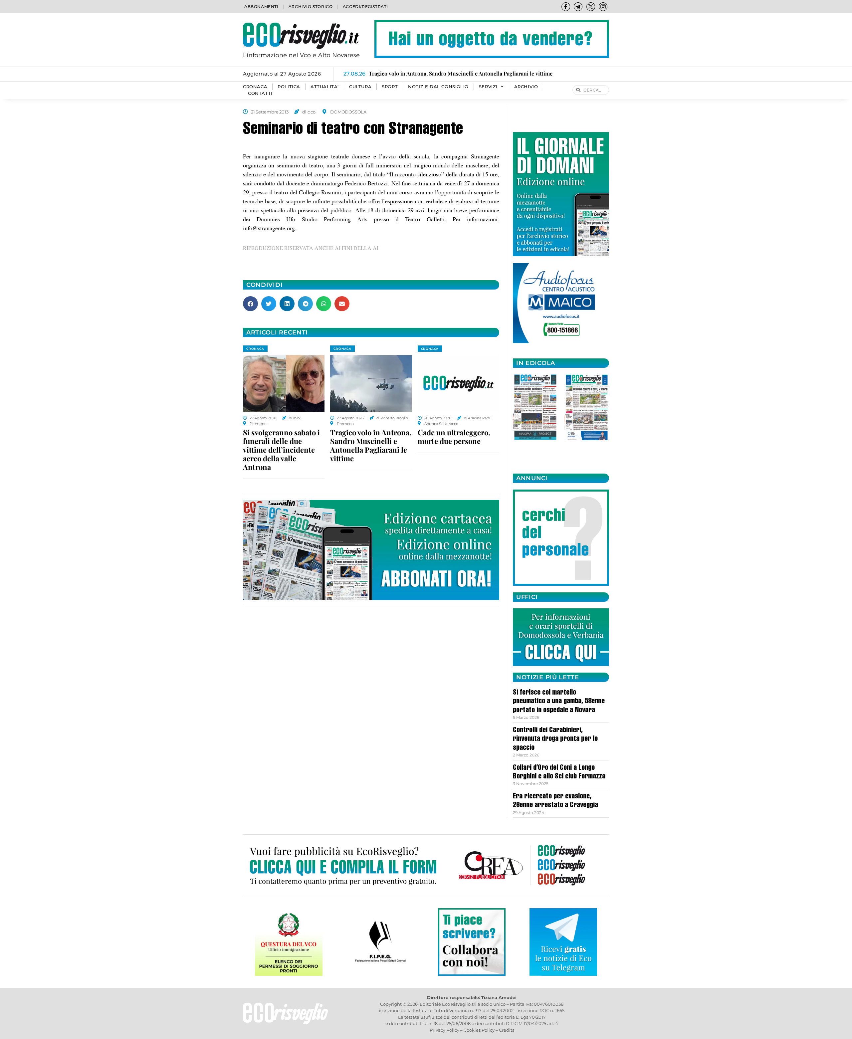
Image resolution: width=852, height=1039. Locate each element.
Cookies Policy (479, 1030)
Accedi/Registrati (365, 6)
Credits (506, 1030)
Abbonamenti (261, 6)
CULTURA (360, 86)
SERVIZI (488, 86)
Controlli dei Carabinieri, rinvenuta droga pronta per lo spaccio (555, 739)
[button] (250, 303)
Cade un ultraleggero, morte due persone (454, 436)
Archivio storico (311, 6)
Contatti (260, 93)
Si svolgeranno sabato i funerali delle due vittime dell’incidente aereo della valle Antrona (281, 449)
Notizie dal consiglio (438, 86)
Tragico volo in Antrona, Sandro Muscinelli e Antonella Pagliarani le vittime (370, 445)
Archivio (526, 86)
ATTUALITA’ (325, 86)
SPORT (390, 86)
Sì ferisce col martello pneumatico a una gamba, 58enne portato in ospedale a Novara (559, 701)
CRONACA (255, 86)
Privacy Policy (444, 1030)
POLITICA (289, 86)
